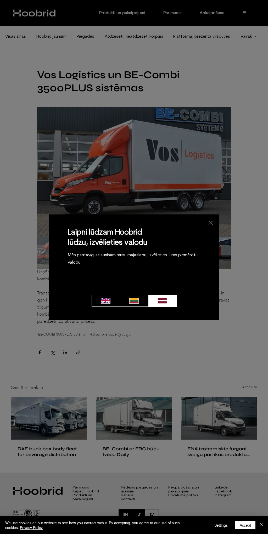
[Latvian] (162, 300)
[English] (106, 300)
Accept (245, 525)
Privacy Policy (31, 527)
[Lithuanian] (134, 300)
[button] (211, 223)
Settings (221, 525)
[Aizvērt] (262, 525)
